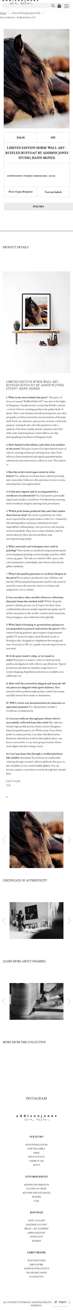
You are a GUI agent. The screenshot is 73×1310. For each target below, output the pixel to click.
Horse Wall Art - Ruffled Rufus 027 (18, 17)
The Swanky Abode (36, 1273)
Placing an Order (36, 1188)
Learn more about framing (24, 961)
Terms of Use (36, 1161)
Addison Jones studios (36, 1268)
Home (3, 13)
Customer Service (36, 1176)
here (8, 773)
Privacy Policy (36, 1157)
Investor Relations (36, 1145)
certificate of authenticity (25, 881)
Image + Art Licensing (36, 1228)
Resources (36, 1212)
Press (36, 1153)
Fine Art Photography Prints (26, 13)
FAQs (36, 1201)
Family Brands (36, 1252)
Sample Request (36, 1233)
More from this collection (24, 1042)
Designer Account (36, 1224)
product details (16, 247)
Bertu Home (36, 1264)
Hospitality (36, 1237)
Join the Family (36, 1149)
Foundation (37, 1277)
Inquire (38, 206)
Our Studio (37, 1136)
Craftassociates (36, 1260)
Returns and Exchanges (36, 1193)
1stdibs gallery (43, 765)
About (36, 1165)
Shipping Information (36, 1185)
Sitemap (36, 1241)
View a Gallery (36, 1220)
